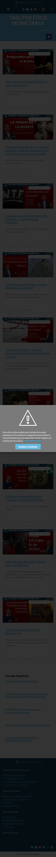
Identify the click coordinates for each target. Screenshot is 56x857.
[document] (28, 428)
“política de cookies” (33, 440)
